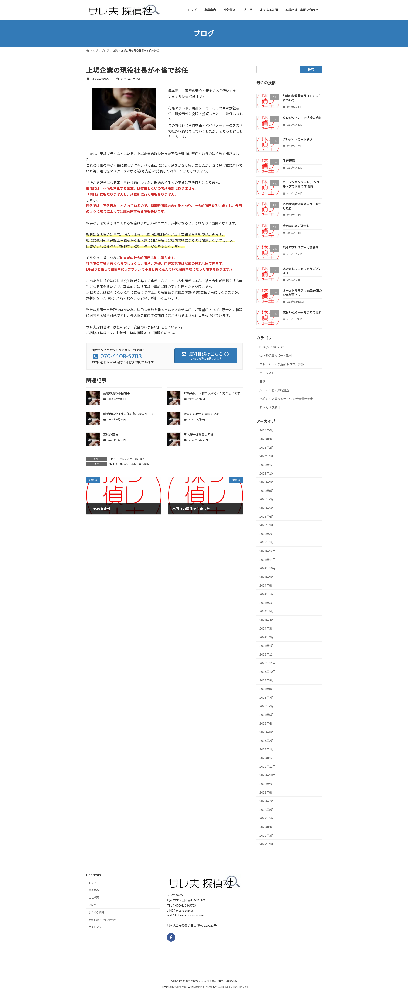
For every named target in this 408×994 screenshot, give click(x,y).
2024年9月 (266, 576)
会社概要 (94, 897)
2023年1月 (266, 749)
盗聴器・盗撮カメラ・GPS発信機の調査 (286, 398)
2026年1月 (266, 456)
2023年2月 (266, 740)
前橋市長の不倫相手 (116, 393)
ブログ (92, 905)
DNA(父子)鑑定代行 (272, 347)
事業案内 (94, 890)
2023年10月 (267, 671)
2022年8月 (266, 792)
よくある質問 (96, 912)
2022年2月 (266, 844)
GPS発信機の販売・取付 (275, 355)
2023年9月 (266, 680)
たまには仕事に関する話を (202, 414)
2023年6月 (266, 706)
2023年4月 (266, 723)
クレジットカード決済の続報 (302, 117)
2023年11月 (267, 663)
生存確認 (289, 160)
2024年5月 (266, 611)
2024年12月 (267, 551)
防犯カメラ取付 (269, 407)
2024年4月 (266, 620)
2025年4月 (266, 516)
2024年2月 (266, 637)
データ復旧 (266, 373)
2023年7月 (266, 697)
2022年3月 (266, 835)
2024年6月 (266, 602)
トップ (92, 882)
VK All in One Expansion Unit (231, 986)
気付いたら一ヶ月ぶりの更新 (302, 312)
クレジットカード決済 (298, 139)
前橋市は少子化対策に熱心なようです (128, 414)
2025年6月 (266, 499)
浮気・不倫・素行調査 (132, 459)
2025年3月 (266, 525)
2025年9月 (266, 482)
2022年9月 (266, 783)
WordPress (181, 986)
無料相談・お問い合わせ (103, 919)
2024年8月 (266, 585)
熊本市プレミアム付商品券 (300, 247)
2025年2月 (266, 533)
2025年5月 (266, 508)
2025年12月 (267, 465)
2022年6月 (266, 809)
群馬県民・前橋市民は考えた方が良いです (212, 393)
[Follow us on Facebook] (171, 937)
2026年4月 (266, 439)
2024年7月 (266, 594)
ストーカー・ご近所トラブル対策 (281, 364)
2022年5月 (266, 818)
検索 (311, 70)
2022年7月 (266, 801)
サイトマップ (96, 927)
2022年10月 (267, 775)
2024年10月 (267, 568)
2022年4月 (266, 827)
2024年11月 (267, 559)
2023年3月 (266, 732)
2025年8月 (266, 490)
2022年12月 (267, 758)
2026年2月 (266, 447)
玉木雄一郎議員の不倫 (199, 434)
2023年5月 (266, 714)
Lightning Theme (202, 986)
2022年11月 (267, 766)
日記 (112, 459)
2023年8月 (266, 689)
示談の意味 (110, 434)
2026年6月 (266, 430)
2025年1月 (266, 542)
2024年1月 (266, 645)
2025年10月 (267, 473)
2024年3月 (266, 628)
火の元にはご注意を (296, 225)
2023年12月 (267, 654)
